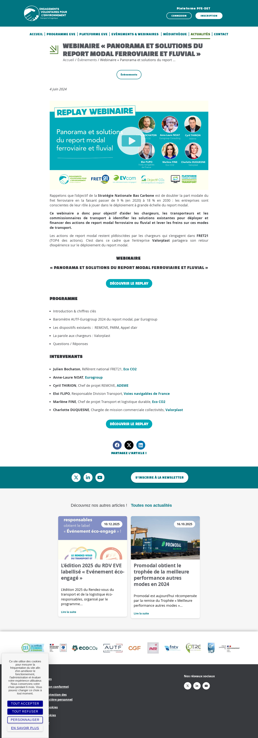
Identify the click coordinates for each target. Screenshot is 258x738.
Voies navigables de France (147, 393)
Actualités (200, 34)
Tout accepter (25, 703)
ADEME (122, 385)
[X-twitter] (76, 477)
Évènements (87, 60)
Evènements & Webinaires (135, 34)
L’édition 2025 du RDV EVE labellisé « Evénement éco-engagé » (92, 571)
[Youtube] (99, 477)
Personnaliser (25, 719)
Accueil (36, 34)
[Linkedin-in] (88, 477)
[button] (117, 445)
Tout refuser (25, 711)
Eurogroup (94, 377)
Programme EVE (61, 34)
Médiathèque (175, 34)
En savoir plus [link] (25, 728)
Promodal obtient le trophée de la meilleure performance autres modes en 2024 (161, 574)
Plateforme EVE (93, 34)
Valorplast (174, 409)
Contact (221, 34)
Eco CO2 (130, 369)
